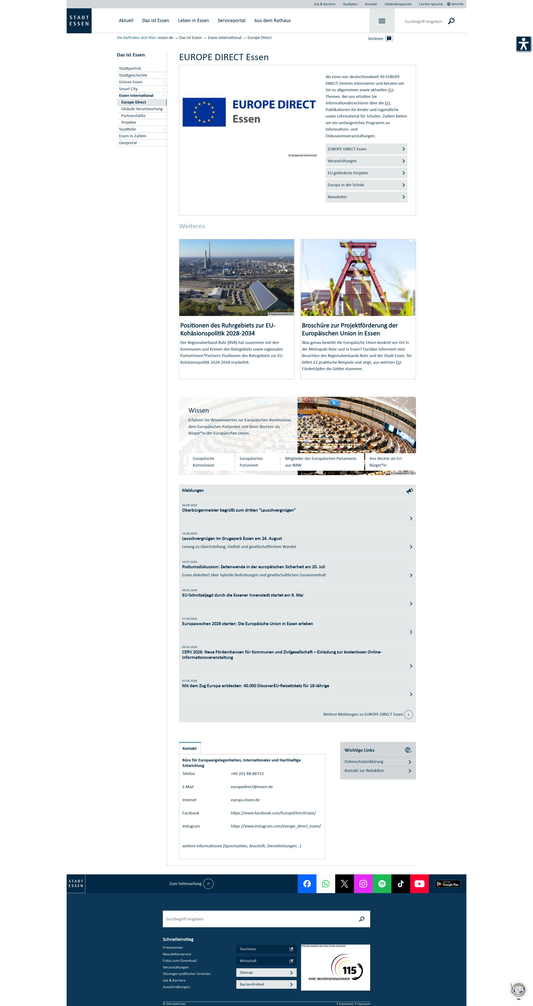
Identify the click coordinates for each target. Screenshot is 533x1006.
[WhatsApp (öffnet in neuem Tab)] (325, 883)
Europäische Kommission (203, 462)
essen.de (165, 37)
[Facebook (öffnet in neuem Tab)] (307, 883)
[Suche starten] (362, 919)
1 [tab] (304, 964)
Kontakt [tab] (190, 748)
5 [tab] (304, 991)
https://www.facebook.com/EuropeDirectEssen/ (273, 813)
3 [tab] (304, 977)
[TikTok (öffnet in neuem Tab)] (400, 883)
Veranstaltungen (176, 967)
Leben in (193, 20)
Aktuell (126, 20)
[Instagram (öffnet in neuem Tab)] (363, 883)
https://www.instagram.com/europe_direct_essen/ (276, 826)
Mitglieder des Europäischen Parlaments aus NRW (320, 462)
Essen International (225, 37)
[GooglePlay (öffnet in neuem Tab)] (447, 883)
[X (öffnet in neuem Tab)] (344, 883)
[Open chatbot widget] (518, 1000)
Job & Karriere (324, 4)
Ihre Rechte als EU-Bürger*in (386, 462)
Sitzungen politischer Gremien (186, 973)
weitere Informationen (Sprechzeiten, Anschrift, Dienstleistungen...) (241, 846)
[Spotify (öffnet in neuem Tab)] (382, 883)
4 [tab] (304, 984)
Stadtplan (350, 4)
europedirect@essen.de (252, 786)
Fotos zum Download (180, 960)
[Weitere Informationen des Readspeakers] (389, 38)
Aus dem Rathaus (272, 20)
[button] (455, 3)
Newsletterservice (177, 954)
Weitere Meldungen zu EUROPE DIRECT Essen (363, 714)
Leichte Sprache (431, 4)
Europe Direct (260, 37)
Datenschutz (347, 1004)
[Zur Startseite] (79, 20)
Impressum (363, 1004)
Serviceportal (231, 20)
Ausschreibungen (176, 986)
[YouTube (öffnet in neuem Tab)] (419, 883)
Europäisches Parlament (251, 462)
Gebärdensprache (398, 4)
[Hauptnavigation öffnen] (382, 21)
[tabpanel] (335, 970)
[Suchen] (451, 21)
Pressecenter (173, 947)
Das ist (155, 20)
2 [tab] (304, 971)
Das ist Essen (190, 37)
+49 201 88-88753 (247, 773)
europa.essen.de (245, 800)
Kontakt (371, 4)
